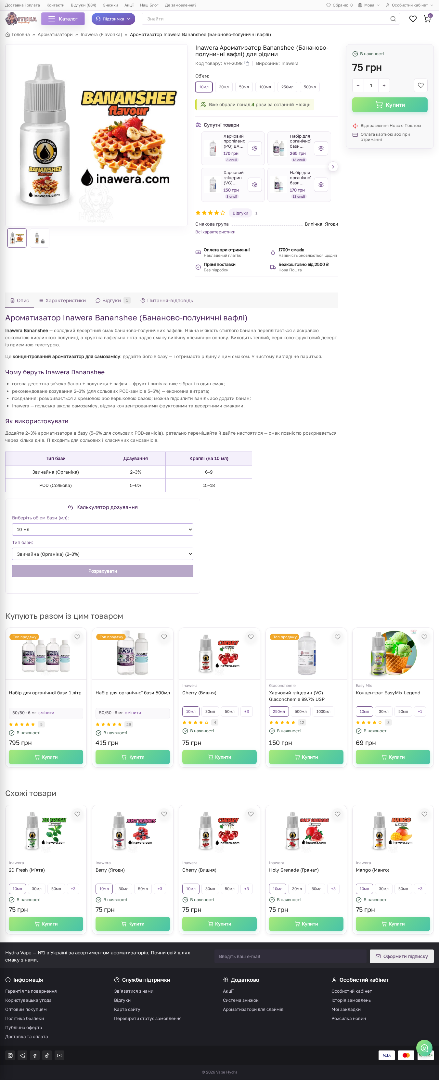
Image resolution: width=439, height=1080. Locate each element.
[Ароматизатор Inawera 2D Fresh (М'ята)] (46, 831)
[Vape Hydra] (23, 19)
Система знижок (241, 1000)
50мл (230, 711)
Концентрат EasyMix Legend (388, 692)
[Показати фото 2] (39, 238)
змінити (46, 712)
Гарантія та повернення (31, 991)
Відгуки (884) (84, 5)
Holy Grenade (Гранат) (294, 870)
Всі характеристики (215, 231)
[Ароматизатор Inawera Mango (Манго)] (393, 831)
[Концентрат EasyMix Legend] (393, 653)
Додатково (245, 979)
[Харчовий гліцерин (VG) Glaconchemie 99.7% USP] (212, 184)
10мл (191, 711)
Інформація (28, 979)
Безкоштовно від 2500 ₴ (303, 264)
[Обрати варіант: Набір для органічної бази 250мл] (321, 185)
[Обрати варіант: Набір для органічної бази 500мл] (321, 148)
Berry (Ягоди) (110, 870)
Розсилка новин (348, 1018)
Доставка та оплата (26, 1036)
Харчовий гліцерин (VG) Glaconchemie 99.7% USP (297, 696)
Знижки (110, 5)
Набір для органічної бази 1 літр (45, 692)
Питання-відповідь (170, 300)
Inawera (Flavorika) (101, 34)
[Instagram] (10, 1055)
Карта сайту (127, 1009)
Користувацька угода (28, 1000)
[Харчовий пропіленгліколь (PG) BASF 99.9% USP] (212, 148)
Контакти (55, 5)
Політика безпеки (24, 1018)
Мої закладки (346, 1009)
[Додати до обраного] (421, 85)
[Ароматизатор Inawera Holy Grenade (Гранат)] (306, 831)
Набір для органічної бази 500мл (133, 692)
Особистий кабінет (410, 5)
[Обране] (413, 18)
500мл (301, 711)
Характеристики (65, 300)
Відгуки (240, 213)
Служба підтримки (146, 979)
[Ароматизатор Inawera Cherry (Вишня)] (219, 653)
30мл (210, 711)
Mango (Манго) (372, 870)
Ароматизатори (55, 34)
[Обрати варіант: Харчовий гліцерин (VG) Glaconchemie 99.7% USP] (255, 185)
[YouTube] (59, 1055)
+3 (246, 711)
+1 (420, 711)
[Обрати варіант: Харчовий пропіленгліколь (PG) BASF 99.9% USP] (255, 148)
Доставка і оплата (22, 5)
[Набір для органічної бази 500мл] (278, 148)
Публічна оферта (23, 1027)
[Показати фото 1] (17, 238)
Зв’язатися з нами (133, 991)
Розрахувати (102, 571)
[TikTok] (47, 1055)
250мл (279, 711)
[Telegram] (22, 1055)
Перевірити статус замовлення (148, 1018)
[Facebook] (35, 1055)
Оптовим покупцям (26, 1009)
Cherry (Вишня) (199, 692)
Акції (129, 5)
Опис (23, 300)
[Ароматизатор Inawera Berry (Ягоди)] (133, 831)
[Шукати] (393, 18)
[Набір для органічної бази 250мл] (278, 184)
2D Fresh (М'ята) (27, 870)
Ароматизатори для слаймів (253, 1009)
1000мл (323, 711)
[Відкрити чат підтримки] (424, 1048)
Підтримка (113, 18)
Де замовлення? (180, 5)
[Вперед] (333, 166)
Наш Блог (149, 5)
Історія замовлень (351, 1000)
